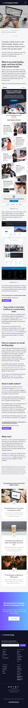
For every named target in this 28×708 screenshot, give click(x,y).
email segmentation (7, 457)
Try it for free (14, 618)
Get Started (5, 666)
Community (5, 664)
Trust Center (19, 669)
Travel (18, 661)
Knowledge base (15, 30)
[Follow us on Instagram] (18, 686)
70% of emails (22, 318)
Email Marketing (20, 649)
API (3, 656)
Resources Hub (5, 30)
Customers (5, 668)
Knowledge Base (14, 12)
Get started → (6, 300)
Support (4, 673)
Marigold (12, 698)
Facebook (14, 35)
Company (19, 664)
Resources (5, 669)
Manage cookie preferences (20, 679)
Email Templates (6, 657)
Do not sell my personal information (14, 690)
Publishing (19, 657)
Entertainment (19, 656)
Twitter (12, 35)
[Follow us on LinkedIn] (11, 686)
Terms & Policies (14, 688)
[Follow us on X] (13, 686)
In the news (19, 673)
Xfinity (16, 208)
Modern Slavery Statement (20, 677)
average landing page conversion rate (12, 367)
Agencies (19, 651)
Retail (18, 653)
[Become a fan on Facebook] (15, 686)
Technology (19, 659)
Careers (18, 671)
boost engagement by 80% (11, 331)
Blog (3, 671)
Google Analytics (13, 376)
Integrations (5, 654)
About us (18, 666)
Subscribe (23, 645)
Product (5, 649)
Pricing (4, 653)
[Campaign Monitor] (7, 635)
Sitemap (18, 674)
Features (4, 651)
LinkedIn (16, 35)
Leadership (19, 668)
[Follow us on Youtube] (8, 686)
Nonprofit (19, 654)
